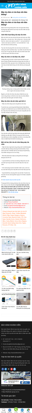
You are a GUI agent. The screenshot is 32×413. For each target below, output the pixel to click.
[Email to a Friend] (8, 231)
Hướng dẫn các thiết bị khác (19, 17)
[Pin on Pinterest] (11, 231)
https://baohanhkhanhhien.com (16, 352)
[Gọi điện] (16, 410)
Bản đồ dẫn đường (13, 192)
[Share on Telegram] (14, 231)
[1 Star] (12, 20)
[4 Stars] (16, 20)
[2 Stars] (13, 20)
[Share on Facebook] (2, 231)
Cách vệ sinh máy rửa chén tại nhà (11, 179)
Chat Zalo (22, 412)
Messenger (10, 412)
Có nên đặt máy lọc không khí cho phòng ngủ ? (23, 308)
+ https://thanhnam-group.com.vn (10, 392)
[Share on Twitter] (5, 231)
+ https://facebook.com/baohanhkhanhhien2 (13, 389)
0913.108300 (18, 339)
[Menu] (2, 5)
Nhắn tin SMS (3, 412)
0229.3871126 (9, 339)
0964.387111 (7, 341)
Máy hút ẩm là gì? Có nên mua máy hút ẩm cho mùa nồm (8, 254)
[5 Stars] (17, 20)
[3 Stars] (15, 20)
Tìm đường (28, 412)
